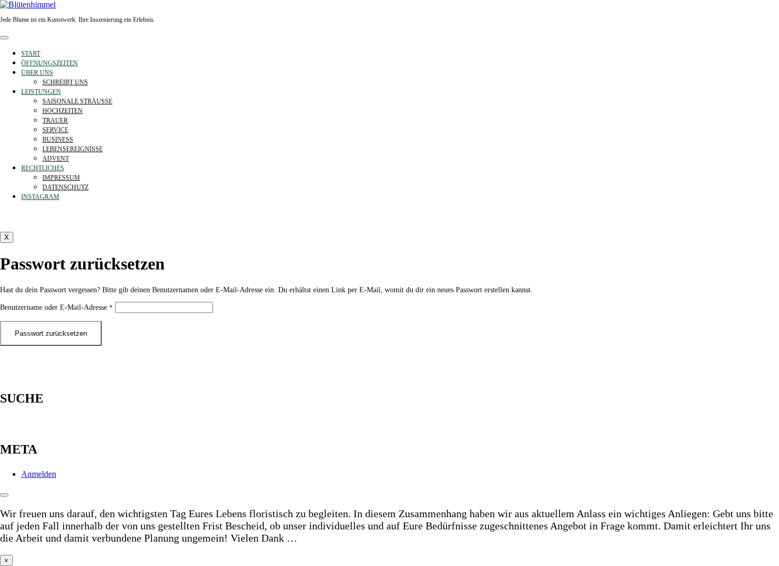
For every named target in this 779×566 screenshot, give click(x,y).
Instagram (40, 197)
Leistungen (41, 91)
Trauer (55, 120)
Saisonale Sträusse (77, 101)
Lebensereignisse (72, 149)
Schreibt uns (65, 82)
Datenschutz (65, 187)
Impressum (61, 177)
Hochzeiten (62, 111)
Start (30, 53)
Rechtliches (42, 168)
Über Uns (37, 72)
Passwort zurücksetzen (51, 333)
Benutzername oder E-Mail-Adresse (56, 307)
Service (55, 130)
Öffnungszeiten (49, 63)
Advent (55, 158)
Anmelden (38, 473)
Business (57, 139)
